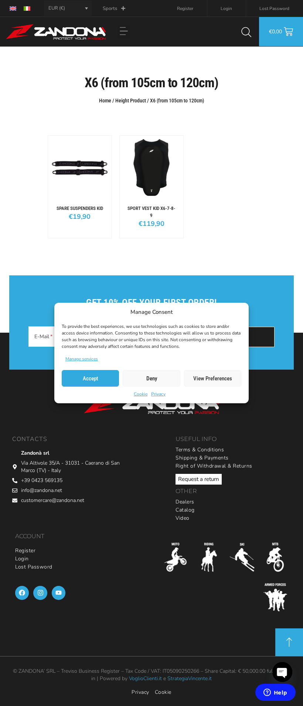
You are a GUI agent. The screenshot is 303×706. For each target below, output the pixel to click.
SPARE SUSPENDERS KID (80, 208)
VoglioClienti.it (145, 678)
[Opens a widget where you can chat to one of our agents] (275, 693)
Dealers (185, 501)
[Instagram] (40, 593)
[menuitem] (13, 8)
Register (185, 8)
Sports (110, 8)
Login (226, 8)
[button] (124, 32)
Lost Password (274, 8)
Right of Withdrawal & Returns (214, 465)
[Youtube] (58, 593)
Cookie (140, 394)
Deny (151, 378)
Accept (90, 378)
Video (183, 518)
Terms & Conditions (200, 449)
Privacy (158, 394)
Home (105, 100)
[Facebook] (22, 593)
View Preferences (212, 378)
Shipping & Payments (202, 457)
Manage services (81, 359)
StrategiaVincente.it (189, 678)
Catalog (185, 509)
